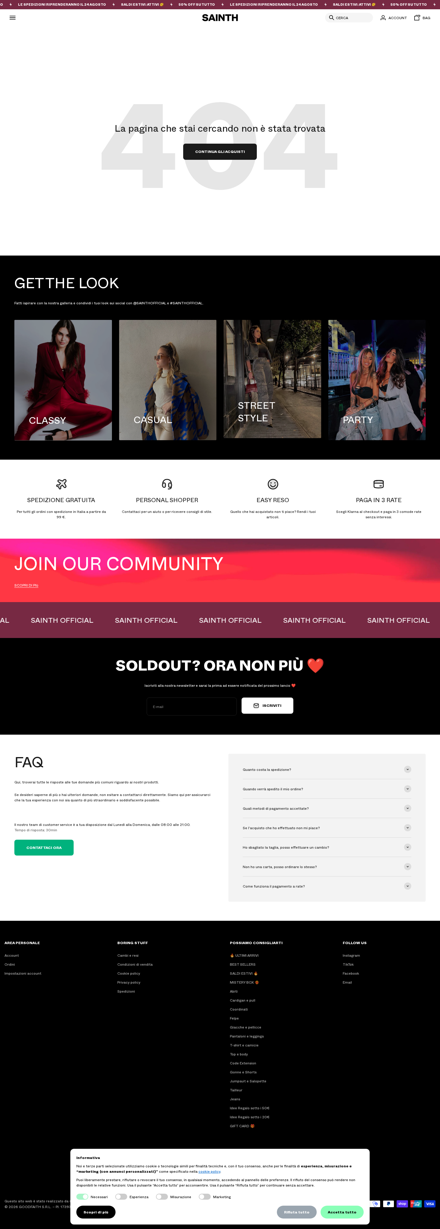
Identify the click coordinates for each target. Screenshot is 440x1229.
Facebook (351, 973)
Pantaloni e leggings (247, 1036)
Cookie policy (128, 973)
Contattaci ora (44, 847)
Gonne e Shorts (243, 1072)
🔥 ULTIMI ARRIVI (244, 955)
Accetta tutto (342, 1212)
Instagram (351, 955)
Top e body (239, 1054)
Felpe (234, 1018)
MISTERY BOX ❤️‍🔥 (244, 982)
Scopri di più (96, 1212)
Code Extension (243, 1063)
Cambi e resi (128, 955)
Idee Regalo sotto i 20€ (250, 1116)
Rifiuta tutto (296, 1212)
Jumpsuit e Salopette (248, 1081)
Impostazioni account (22, 973)
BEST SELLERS (243, 964)
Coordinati (239, 1009)
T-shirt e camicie (244, 1045)
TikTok (348, 964)
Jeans (235, 1099)
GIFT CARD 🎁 (242, 1125)
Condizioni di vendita (135, 964)
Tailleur (236, 1090)
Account (11, 955)
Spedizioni (126, 991)
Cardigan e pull (242, 1000)
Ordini (9, 964)
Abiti (234, 991)
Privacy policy (128, 982)
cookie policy (209, 1171)
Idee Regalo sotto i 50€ (250, 1107)
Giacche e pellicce (245, 1027)
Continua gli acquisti (220, 151)
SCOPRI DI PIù (26, 585)
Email (347, 982)
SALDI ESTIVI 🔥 (244, 973)
